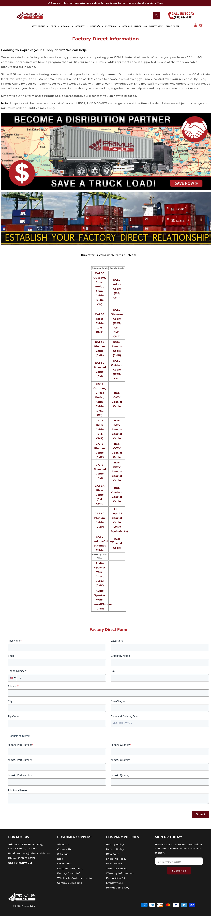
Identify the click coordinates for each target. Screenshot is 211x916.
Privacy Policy (115, 844)
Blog (60, 858)
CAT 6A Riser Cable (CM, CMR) (100, 494)
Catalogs (62, 853)
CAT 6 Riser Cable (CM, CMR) (100, 429)
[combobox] (106, 15)
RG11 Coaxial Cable (117, 543)
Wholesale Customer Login (74, 877)
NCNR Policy (114, 863)
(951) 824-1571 (26, 858)
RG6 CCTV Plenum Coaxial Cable (117, 471)
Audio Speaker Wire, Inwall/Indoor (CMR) (102, 599)
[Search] (156, 15)
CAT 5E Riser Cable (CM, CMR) (99, 323)
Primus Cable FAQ (117, 887)
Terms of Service (116, 868)
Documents (64, 863)
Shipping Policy (116, 858)
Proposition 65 (115, 877)
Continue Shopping (69, 882)
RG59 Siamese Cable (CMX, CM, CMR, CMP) (117, 323)
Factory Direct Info (69, 873)
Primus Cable (28, 906)
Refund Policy (115, 849)
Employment (114, 882)
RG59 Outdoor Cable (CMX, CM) (117, 369)
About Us (63, 844)
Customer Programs (70, 868)
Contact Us (64, 849)
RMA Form (113, 853)
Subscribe (179, 870)
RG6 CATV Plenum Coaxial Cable (117, 429)
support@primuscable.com (34, 853)
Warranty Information (120, 873)
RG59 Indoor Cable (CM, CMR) (116, 288)
